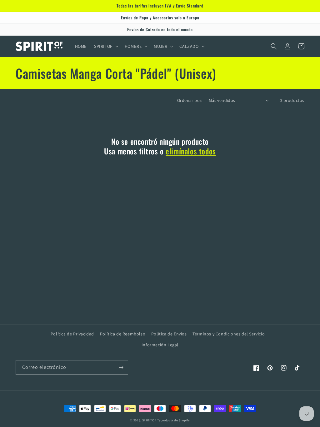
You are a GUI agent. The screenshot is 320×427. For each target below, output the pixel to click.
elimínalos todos (191, 151)
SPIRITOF (149, 420)
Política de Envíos (169, 334)
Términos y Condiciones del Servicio (228, 334)
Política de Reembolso (123, 334)
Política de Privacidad (72, 334)
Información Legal (160, 345)
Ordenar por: (189, 100)
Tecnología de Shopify (173, 420)
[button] (105, 46)
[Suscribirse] (121, 367)
